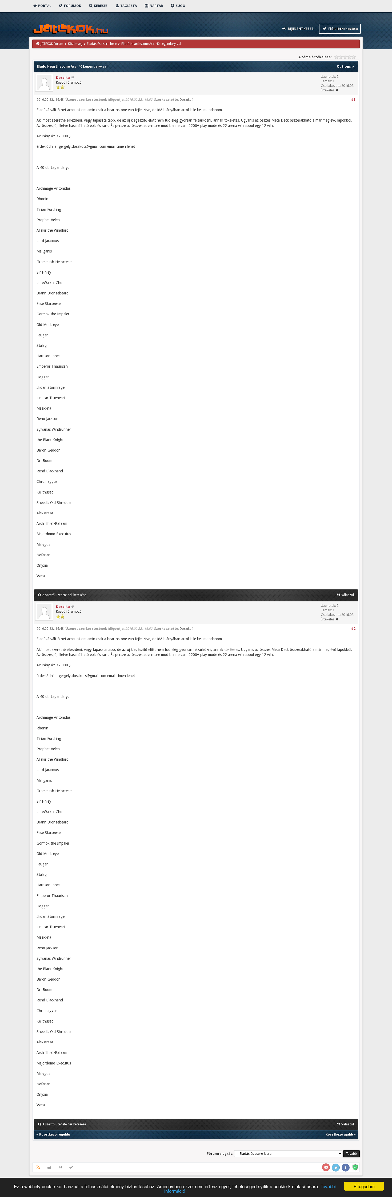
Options (344, 66)
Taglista (128, 6)
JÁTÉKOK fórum (52, 44)
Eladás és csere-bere (102, 44)
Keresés (100, 6)
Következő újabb (339, 1134)
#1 (353, 100)
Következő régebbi (54, 1134)
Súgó (180, 6)
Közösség (75, 44)
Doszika (63, 78)
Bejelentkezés (300, 29)
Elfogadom (364, 1186)
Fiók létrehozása (342, 29)
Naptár (156, 6)
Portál (44, 6)
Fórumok (72, 6)
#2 (353, 629)
